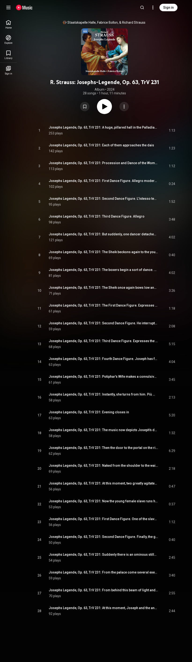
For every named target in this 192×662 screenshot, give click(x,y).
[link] (8, 24)
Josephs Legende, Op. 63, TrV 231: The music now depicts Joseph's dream (103, 430)
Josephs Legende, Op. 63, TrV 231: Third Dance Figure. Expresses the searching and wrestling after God (103, 341)
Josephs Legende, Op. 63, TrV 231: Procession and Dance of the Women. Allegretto (103, 163)
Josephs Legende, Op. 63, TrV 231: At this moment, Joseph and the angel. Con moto (103, 608)
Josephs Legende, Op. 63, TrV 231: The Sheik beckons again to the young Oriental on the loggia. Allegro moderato (103, 252)
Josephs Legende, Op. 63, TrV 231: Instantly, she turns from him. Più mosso (103, 394)
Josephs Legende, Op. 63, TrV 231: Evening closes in (89, 412)
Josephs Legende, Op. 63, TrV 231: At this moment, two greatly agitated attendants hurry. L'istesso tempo (103, 483)
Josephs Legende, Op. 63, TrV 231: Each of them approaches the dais (101, 145)
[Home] (24, 7)
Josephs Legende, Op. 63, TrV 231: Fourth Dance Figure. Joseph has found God (103, 359)
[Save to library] (85, 106)
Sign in (168, 7)
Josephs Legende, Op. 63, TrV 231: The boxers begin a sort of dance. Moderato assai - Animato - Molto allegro (103, 270)
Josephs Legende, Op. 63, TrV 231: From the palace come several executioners (103, 572)
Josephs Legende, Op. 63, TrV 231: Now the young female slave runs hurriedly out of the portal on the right (103, 501)
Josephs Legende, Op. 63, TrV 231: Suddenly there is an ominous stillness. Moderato (103, 554)
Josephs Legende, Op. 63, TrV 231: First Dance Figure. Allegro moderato (103, 181)
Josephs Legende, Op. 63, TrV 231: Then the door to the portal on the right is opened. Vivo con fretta (103, 448)
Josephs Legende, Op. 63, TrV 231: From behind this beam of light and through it (103, 590)
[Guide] (8, 7)
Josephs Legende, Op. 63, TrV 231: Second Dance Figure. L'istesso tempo (103, 198)
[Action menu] (124, 106)
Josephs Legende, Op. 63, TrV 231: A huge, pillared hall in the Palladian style (103, 127)
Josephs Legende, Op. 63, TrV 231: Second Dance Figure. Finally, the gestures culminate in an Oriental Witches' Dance (103, 537)
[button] (84, 106)
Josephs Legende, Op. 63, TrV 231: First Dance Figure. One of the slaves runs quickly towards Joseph (103, 519)
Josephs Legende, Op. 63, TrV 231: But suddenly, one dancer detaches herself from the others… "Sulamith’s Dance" (103, 234)
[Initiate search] (142, 7)
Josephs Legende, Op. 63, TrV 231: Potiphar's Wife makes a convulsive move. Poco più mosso (103, 376)
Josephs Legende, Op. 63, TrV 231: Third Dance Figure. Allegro (96, 216)
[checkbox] (172, 130)
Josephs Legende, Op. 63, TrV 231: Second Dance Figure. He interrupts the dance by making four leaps (103, 323)
